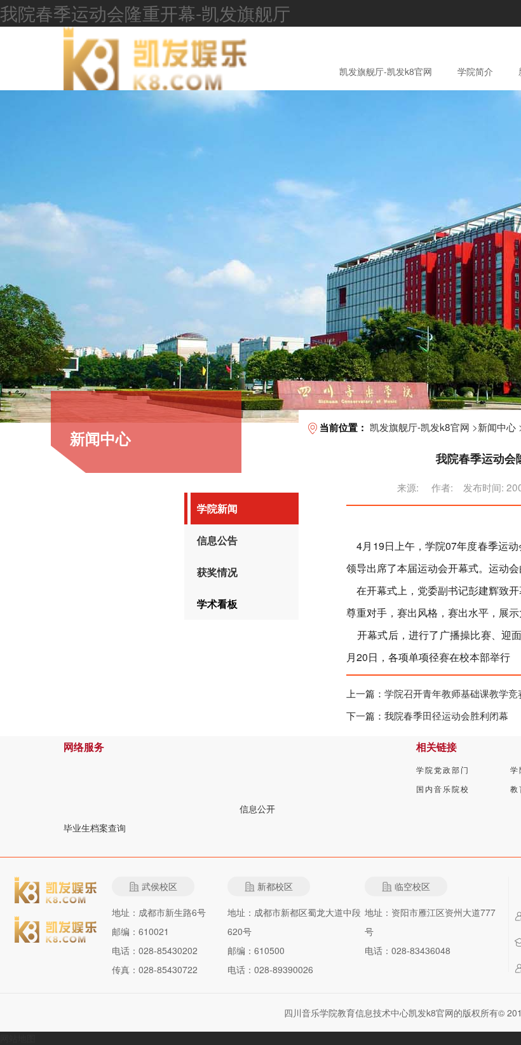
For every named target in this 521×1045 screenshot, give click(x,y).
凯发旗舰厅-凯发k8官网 (385, 71)
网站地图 (18, 1038)
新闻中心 (497, 427)
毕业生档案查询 (95, 827)
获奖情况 (217, 571)
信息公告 (217, 540)
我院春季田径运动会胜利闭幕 (446, 715)
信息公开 (257, 808)
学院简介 (475, 71)
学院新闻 (217, 508)
